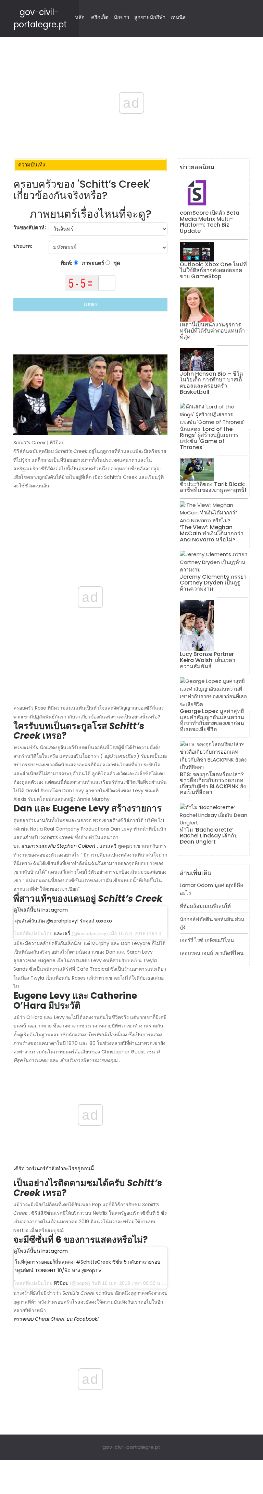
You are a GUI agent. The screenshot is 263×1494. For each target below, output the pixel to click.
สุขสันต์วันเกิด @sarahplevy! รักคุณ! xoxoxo (63, 920)
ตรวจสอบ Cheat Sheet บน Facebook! (56, 1319)
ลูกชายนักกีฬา (149, 17)
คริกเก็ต (100, 17)
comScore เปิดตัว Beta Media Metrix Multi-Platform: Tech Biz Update (209, 222)
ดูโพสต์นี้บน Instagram (41, 909)
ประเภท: (23, 246)
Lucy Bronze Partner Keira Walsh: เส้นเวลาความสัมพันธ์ (207, 660)
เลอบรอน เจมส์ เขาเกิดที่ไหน (211, 953)
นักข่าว (121, 17)
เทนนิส (178, 17)
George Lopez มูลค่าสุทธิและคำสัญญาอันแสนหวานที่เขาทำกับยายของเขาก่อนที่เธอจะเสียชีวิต (212, 720)
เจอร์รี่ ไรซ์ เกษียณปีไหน (207, 940)
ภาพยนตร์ (92, 263)
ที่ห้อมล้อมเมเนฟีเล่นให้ (205, 906)
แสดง (90, 304)
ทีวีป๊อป (61, 1283)
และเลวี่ (62, 933)
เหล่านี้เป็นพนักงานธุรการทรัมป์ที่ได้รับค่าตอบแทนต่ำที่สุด (212, 330)
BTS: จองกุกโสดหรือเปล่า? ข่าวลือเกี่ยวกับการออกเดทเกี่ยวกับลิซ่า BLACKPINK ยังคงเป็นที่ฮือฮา (213, 783)
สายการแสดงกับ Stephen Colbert (58, 846)
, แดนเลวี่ (106, 846)
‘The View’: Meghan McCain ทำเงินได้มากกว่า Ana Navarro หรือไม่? (211, 533)
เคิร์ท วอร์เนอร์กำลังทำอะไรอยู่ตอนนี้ (53, 1168)
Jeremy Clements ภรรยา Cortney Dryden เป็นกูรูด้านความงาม (213, 583)
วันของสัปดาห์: (29, 227)
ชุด (116, 263)
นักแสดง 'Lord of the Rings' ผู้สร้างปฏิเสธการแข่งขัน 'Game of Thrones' (209, 438)
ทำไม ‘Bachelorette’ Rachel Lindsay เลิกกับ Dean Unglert (209, 836)
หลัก (80, 17)
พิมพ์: (67, 263)
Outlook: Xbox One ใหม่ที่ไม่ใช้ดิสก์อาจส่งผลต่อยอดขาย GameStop (213, 270)
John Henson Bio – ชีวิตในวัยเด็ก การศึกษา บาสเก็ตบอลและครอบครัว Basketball (211, 383)
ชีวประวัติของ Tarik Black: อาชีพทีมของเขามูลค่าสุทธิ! (213, 487)
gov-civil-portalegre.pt (131, 1447)
